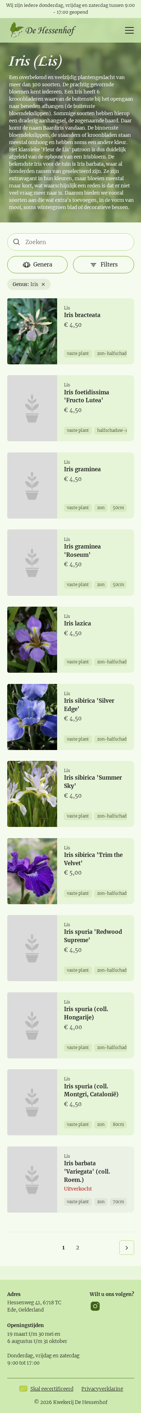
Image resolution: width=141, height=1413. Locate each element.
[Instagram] (95, 1306)
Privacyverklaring (102, 1389)
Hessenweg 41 (23, 1303)
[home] (45, 30)
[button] (128, 30)
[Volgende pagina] (126, 1247)
